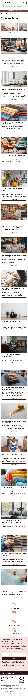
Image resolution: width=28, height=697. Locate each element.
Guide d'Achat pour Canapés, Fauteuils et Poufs (15, 13)
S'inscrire (14, 658)
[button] (26, 3)
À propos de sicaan (8, 673)
